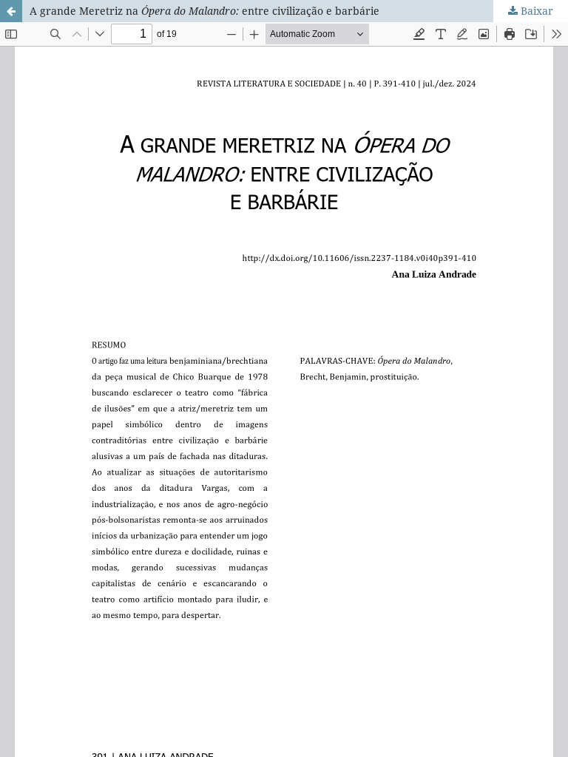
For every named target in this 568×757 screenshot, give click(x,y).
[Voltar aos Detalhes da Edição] (11, 11)
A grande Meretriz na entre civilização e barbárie (204, 11)
